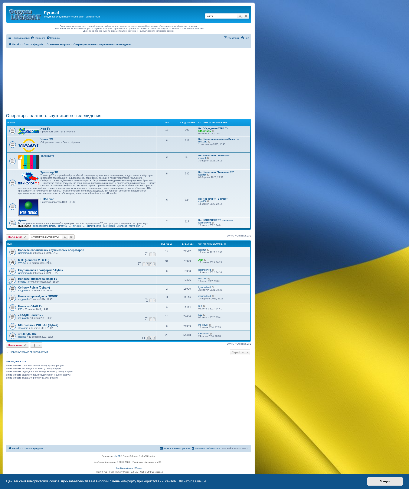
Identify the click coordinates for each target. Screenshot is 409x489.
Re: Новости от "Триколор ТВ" (216, 172)
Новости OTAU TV (30, 306)
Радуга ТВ (64, 226)
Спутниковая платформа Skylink (40, 270)
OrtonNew (203, 333)
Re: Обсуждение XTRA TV (213, 128)
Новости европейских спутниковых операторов (51, 250)
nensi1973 (23, 281)
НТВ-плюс (47, 199)
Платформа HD (96, 226)
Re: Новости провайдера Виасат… (218, 139)
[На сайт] (25, 14)
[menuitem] (38, 38)
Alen (200, 259)
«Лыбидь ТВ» (27, 333)
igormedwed (204, 222)
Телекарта (47, 155)
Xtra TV (45, 128)
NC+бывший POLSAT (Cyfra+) (38, 325)
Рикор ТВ (79, 226)
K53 (20, 309)
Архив (22, 220)
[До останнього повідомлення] (208, 249)
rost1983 (202, 141)
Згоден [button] (385, 481)
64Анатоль (204, 131)
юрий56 (202, 158)
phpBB (117, 456)
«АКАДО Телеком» (30, 315)
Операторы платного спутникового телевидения (53, 115)
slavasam (23, 328)
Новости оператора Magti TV (37, 278)
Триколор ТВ (49, 172)
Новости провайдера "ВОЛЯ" (38, 296)
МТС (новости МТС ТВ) (33, 260)
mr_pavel (23, 290)
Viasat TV (46, 139)
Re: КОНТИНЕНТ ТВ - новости (215, 220)
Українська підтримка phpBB (146, 462)
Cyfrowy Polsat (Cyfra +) (34, 287)
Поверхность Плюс (44, 226)
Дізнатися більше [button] (192, 481)
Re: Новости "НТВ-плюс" (213, 198)
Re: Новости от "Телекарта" (214, 155)
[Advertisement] (128, 80)
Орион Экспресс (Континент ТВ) (126, 226)
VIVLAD (22, 263)
